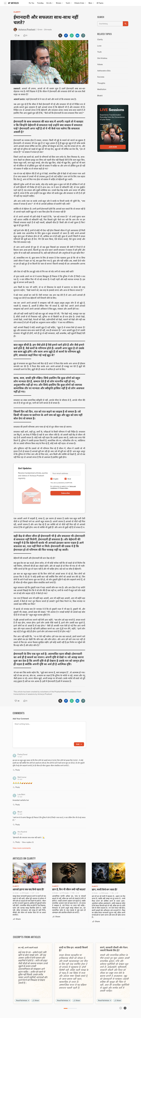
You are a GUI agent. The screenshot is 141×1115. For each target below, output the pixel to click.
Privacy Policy (64, 488)
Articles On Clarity (24, 858)
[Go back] (5, 3)
